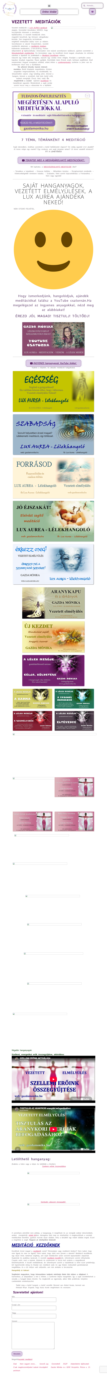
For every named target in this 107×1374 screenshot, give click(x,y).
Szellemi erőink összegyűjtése (54, 1166)
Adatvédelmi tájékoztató (80, 1364)
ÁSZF (65, 1364)
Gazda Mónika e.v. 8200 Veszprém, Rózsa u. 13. (70, 1367)
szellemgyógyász (64, 62)
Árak (15, 1364)
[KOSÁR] (92, 11)
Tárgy (14, 1313)
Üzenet (14, 1321)
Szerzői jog (43, 1364)
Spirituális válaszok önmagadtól (53, 1202)
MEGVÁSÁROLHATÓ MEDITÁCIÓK (57, 167)
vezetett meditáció (25, 1359)
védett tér (32, 1235)
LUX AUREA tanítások (38, 28)
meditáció (36, 1251)
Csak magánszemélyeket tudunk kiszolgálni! (30, 1367)
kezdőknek (45, 81)
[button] (49, 6)
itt (22, 51)
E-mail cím (16, 1305)
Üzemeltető (56, 1364)
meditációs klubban (38, 46)
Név (13, 1297)
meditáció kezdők (54, 1258)
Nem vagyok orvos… (28, 1364)
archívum (16, 1370)
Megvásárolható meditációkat (23, 53)
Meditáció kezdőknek (50, 55)
